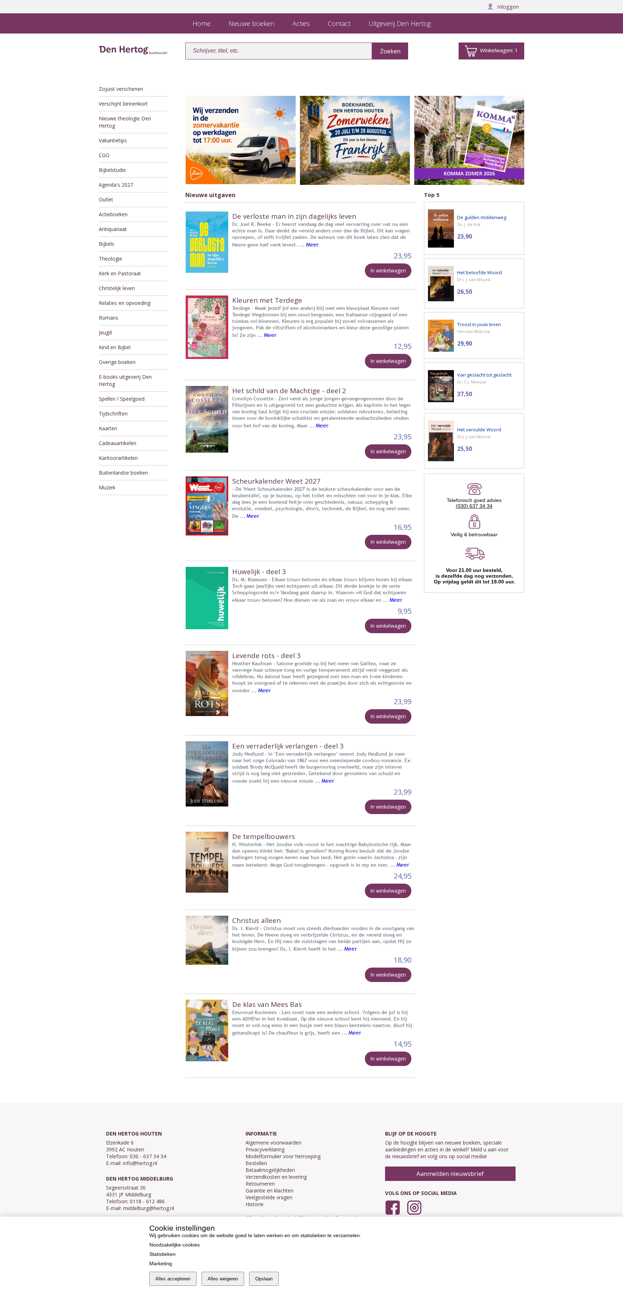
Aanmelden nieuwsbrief (450, 1173)
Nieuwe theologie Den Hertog (125, 122)
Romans (108, 317)
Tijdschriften (113, 413)
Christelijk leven (117, 288)
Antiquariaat (113, 229)
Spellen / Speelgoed (122, 398)
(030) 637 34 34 (474, 506)
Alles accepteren (172, 1278)
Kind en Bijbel (115, 347)
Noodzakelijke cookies (174, 1245)
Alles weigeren (223, 1278)
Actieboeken (113, 214)
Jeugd (105, 332)
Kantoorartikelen (118, 457)
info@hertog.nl (140, 1163)
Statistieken (162, 1254)
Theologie (110, 258)
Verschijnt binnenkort (123, 103)
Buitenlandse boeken (123, 472)
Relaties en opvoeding (124, 302)
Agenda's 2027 (116, 184)
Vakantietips (113, 140)
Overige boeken (117, 362)
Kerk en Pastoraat (120, 273)
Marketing (160, 1263)
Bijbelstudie (112, 169)
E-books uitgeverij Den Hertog (125, 380)
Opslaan (264, 1278)
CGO (104, 155)
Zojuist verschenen (121, 88)
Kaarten (108, 428)
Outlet (106, 199)
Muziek (107, 487)
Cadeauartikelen (117, 443)
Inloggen (508, 6)
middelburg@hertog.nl (148, 1208)
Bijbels (106, 243)
